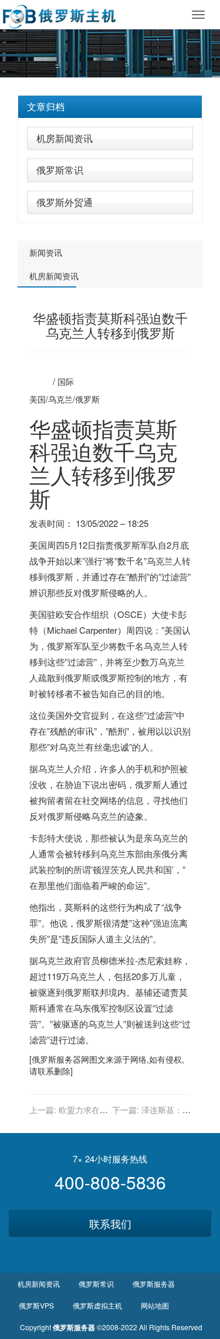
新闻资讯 (45, 252)
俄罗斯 (87, 399)
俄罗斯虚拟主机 (97, 1305)
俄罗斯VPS (36, 1305)
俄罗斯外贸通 (64, 202)
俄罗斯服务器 (56, 1059)
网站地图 (155, 1305)
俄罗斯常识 (59, 170)
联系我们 (110, 1223)
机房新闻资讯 (64, 138)
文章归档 (46, 106)
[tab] (110, 107)
